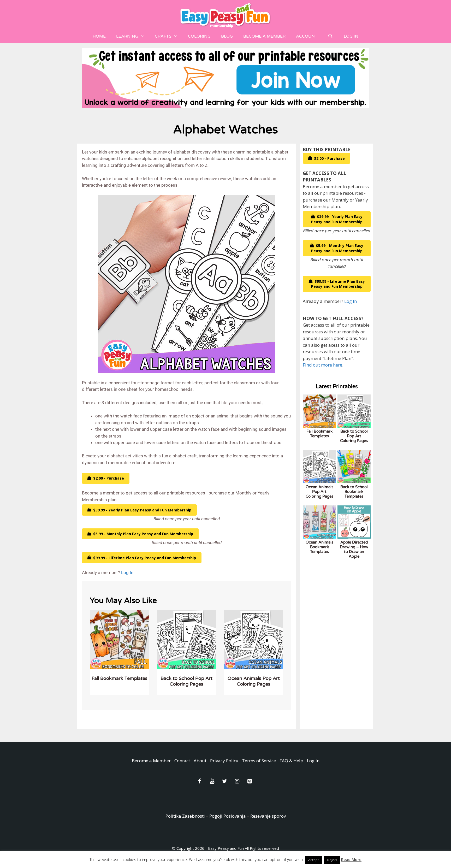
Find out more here (322, 365)
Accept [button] (313, 859)
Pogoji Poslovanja (227, 816)
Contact (182, 761)
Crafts (163, 36)
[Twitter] (224, 781)
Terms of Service (259, 761)
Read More (351, 859)
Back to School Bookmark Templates (354, 492)
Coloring (199, 36)
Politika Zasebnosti (185, 816)
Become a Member (264, 36)
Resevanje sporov (268, 816)
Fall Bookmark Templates (119, 678)
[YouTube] (212, 781)
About (200, 761)
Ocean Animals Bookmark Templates (319, 547)
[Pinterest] (249, 781)
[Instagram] (237, 781)
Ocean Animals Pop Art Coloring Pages (254, 681)
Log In (351, 36)
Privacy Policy (224, 761)
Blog (227, 36)
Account (306, 36)
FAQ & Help (291, 761)
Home (99, 36)
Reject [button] (332, 859)
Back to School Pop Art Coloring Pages (186, 681)
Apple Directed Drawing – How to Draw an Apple (354, 549)
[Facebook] (199, 781)
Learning (127, 36)
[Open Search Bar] (331, 36)
